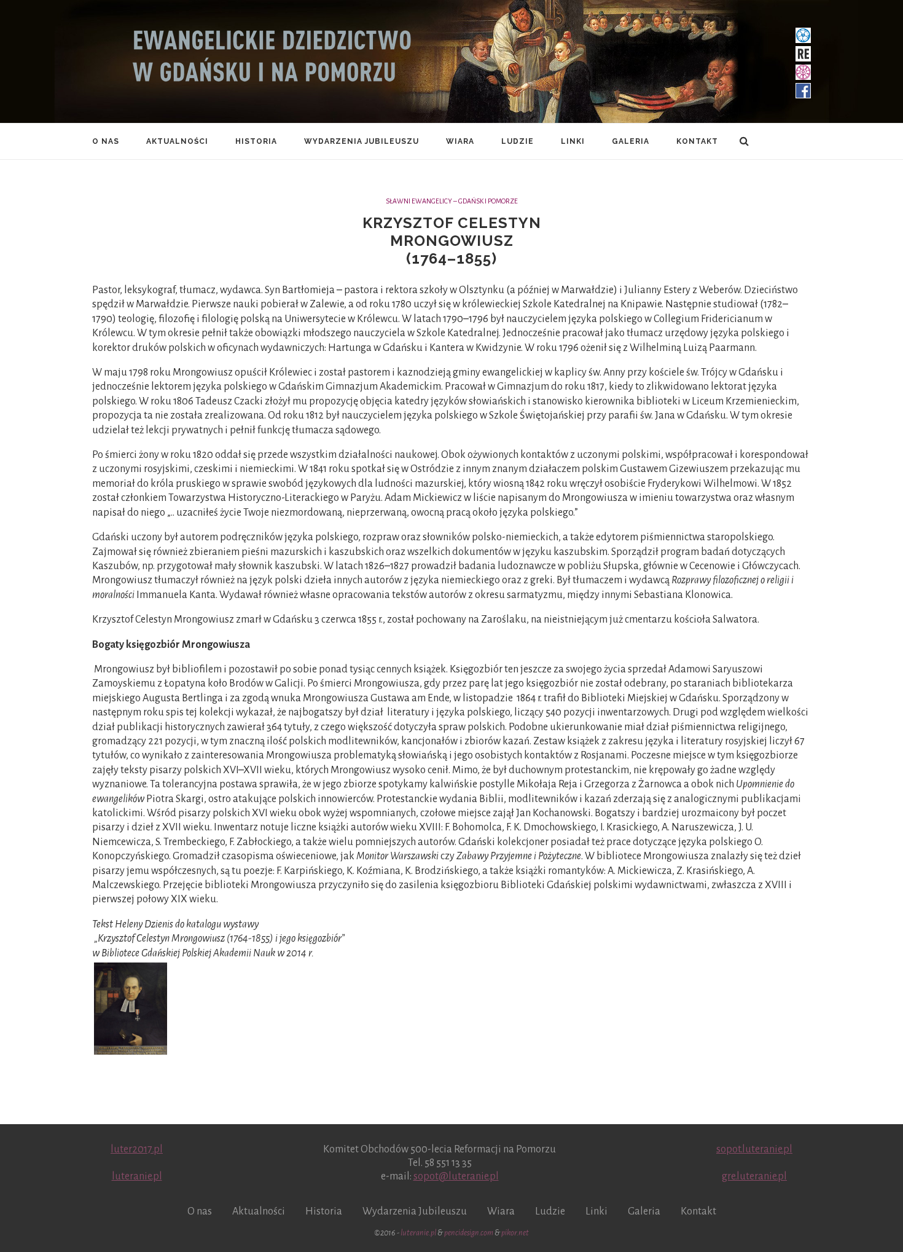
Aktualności (177, 141)
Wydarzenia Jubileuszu (361, 141)
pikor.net (515, 1233)
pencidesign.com (468, 1233)
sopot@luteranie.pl (456, 1176)
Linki (573, 141)
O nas (105, 141)
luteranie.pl (137, 1176)
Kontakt (697, 141)
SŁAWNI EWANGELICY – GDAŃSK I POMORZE (452, 201)
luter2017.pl (137, 1149)
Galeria (630, 141)
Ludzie (517, 141)
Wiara (460, 141)
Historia (256, 141)
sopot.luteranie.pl (754, 1149)
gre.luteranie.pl (754, 1176)
